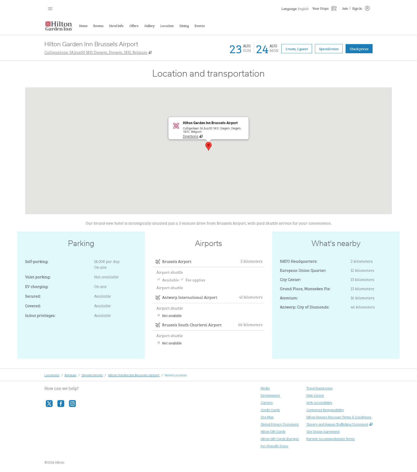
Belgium (70, 374)
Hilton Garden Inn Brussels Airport (134, 374)
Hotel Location (176, 374)
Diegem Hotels (92, 374)
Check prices (361, 48)
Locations (51, 374)
